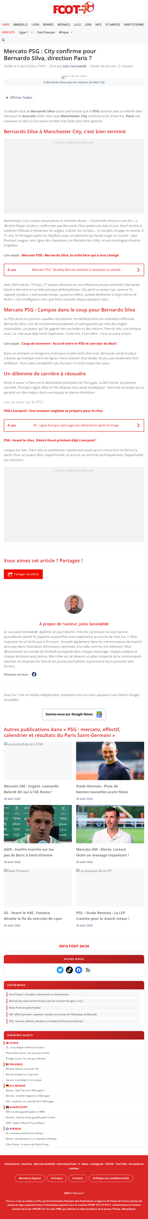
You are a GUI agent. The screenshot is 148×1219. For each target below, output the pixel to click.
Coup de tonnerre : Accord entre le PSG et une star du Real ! (69, 343)
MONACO (63, 24)
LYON (35, 24)
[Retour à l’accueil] (74, 9)
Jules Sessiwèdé (94, 623)
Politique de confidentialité (111, 1178)
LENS (88, 24)
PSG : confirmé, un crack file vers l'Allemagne (30, 1101)
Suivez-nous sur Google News (69, 714)
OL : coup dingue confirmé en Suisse (25, 1047)
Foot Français (46, 32)
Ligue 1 (24, 32)
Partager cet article (26, 574)
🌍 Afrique (13, 1128)
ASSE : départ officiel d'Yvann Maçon (25, 1122)
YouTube (121, 1164)
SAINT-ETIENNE (134, 24)
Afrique (63, 32)
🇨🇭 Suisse (12, 1043)
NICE (98, 24)
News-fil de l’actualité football (24, 1007)
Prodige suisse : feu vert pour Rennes (25, 1058)
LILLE (77, 24)
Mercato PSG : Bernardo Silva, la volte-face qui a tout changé (70, 255)
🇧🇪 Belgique (14, 1064)
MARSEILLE (20, 24)
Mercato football (44, 1164)
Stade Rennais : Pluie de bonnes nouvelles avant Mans (103, 789)
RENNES (48, 24)
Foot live (26, 1164)
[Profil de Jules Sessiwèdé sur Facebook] (34, 674)
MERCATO (8, 32)
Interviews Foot (66, 1164)
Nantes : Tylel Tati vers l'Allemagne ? (25, 1090)
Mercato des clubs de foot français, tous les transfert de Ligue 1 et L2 (46, 1001)
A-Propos (56, 1178)
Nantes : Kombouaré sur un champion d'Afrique (31, 1138)
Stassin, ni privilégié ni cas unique (24, 1079)
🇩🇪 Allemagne (16, 1085)
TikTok (109, 1164)
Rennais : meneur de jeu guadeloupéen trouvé (30, 1117)
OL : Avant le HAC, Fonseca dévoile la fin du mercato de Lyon (33, 915)
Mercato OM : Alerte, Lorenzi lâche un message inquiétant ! (102, 852)
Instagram (96, 1164)
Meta (85, 1164)
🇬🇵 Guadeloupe (16, 1107)
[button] (3, 40)
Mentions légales (30, 1178)
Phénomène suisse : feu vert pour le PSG (27, 1052)
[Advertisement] (74, 177)
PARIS (5, 24)
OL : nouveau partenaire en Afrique (24, 1133)
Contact (77, 1178)
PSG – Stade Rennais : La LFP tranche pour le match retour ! (102, 915)
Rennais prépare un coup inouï (22, 1074)
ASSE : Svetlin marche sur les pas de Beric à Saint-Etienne (29, 852)
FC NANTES (112, 24)
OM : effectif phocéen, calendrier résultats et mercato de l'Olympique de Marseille (53, 1014)
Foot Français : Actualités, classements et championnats (39, 994)
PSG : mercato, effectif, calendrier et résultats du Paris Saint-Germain (46, 1021)
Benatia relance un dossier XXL (22, 1068)
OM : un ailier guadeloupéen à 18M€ (25, 1111)
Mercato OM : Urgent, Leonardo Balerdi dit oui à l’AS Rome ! (31, 789)
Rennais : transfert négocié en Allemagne (28, 1095)
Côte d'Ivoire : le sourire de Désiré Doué (27, 1144)
